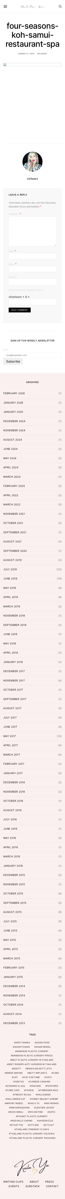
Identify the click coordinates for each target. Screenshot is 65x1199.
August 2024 (12, 439)
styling (34, 1125)
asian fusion (22, 1047)
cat (15, 1077)
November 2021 (14, 513)
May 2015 (9, 939)
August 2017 (12, 708)
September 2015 (14, 902)
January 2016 (13, 865)
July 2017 (10, 717)
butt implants (38, 1073)
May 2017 (9, 736)
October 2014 (13, 1004)
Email (12, 264)
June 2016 (10, 828)
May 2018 (9, 643)
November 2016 (14, 791)
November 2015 (14, 884)
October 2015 (13, 893)
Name (12, 251)
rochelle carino (22, 1120)
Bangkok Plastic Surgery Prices (32, 1055)
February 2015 (13, 967)
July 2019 (10, 569)
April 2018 (10, 652)
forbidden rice (49, 1090)
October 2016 (13, 800)
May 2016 (9, 838)
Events (14, 1186)
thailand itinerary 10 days (32, 1129)
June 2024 (10, 448)
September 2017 (14, 699)
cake (56, 1073)
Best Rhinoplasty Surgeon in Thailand (32, 1064)
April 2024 (10, 467)
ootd (52, 1112)
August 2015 (12, 912)
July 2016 (10, 819)
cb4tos (19, 1081)
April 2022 (10, 495)
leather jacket (45, 1107)
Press (49, 1181)
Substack (33, 1186)
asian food (43, 1042)
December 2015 (14, 875)
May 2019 (9, 587)
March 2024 (12, 476)
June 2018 (10, 634)
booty (17, 1068)
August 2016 (12, 810)
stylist (49, 1125)
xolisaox (42, 54)
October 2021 (13, 523)
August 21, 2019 (26, 54)
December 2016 (14, 782)
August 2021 (12, 541)
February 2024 (14, 486)
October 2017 (13, 689)
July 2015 (10, 921)
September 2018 (14, 625)
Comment (14, 214)
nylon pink (36, 1112)
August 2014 (12, 1014)
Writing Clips (13, 1181)
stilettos (17, 1125)
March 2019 (11, 606)
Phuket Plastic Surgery (33, 1116)
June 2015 (10, 930)
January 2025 (13, 411)
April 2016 (10, 847)
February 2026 (14, 393)
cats (49, 1077)
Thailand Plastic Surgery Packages (33, 1138)
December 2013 (14, 1023)
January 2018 (13, 662)
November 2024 (14, 430)
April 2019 (10, 597)
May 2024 (9, 458)
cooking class (16, 1086)
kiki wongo (52, 1103)
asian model (43, 1047)
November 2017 (14, 680)
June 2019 (10, 578)
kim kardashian (20, 1107)
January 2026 (13, 402)
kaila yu (34, 1103)
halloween (44, 1094)
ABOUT (34, 1181)
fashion (36, 1086)
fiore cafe (13, 1090)
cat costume (32, 1077)
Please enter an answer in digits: (26, 290)
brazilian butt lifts (39, 1068)
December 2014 (14, 986)
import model (14, 1103)
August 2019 (12, 560)
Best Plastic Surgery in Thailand (32, 1060)
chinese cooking (40, 1081)
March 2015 (11, 958)
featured (52, 1086)
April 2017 (10, 745)
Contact (52, 1186)
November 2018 (14, 615)
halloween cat (16, 1099)
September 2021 (14, 532)
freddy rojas (22, 1094)
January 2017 (13, 773)
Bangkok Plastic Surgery (32, 1051)
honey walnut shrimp (45, 1099)
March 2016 (11, 856)
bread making (14, 1073)
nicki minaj (16, 1112)
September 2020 (15, 550)
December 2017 (14, 671)
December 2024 (14, 421)
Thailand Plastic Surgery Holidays (32, 1133)
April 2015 (10, 949)
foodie (30, 1090)
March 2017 (11, 754)
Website (13, 277)
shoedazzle (46, 1120)
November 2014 (14, 995)
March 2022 (11, 504)
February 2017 (13, 763)
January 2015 (13, 977)
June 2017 (10, 726)
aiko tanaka (23, 1042)
